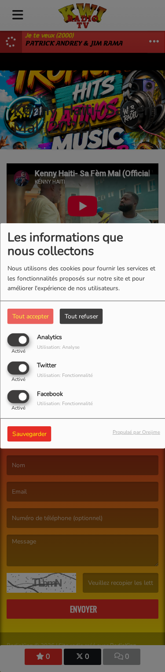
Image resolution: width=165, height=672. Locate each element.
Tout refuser (81, 316)
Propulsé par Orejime (136, 431)
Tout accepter (30, 316)
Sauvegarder (29, 433)
